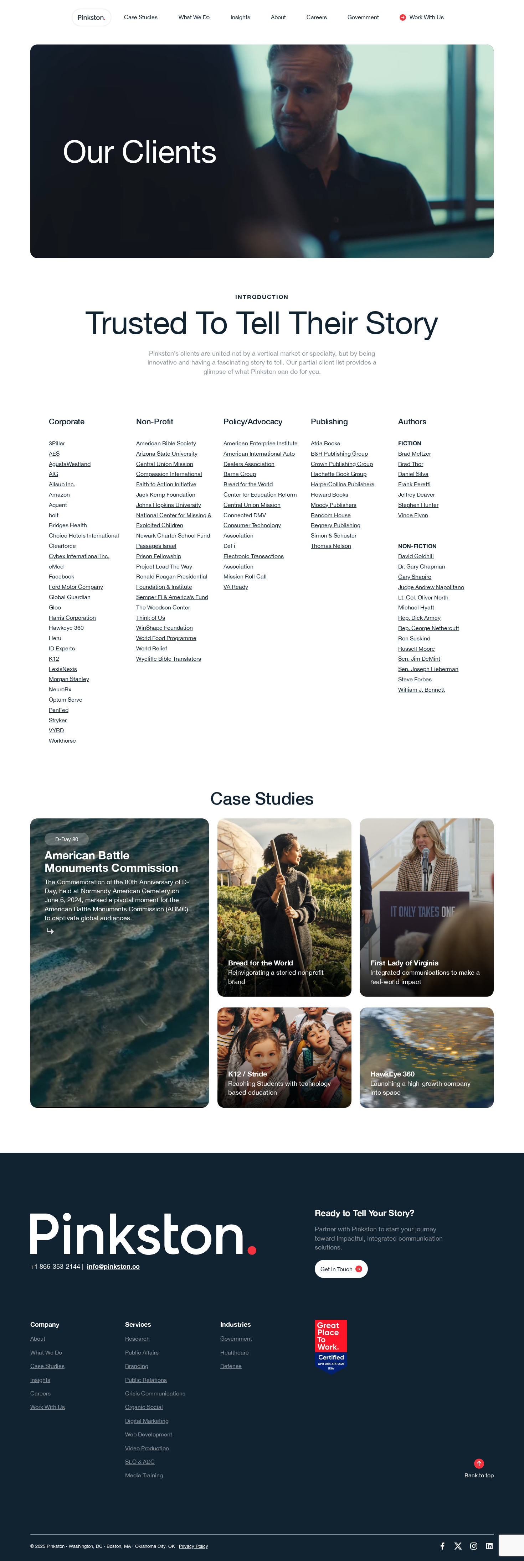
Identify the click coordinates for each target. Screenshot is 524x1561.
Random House (331, 515)
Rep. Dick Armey (419, 617)
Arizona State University (166, 453)
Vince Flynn (413, 515)
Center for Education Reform (260, 494)
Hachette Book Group (338, 474)
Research (137, 1338)
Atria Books (325, 443)
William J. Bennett (421, 689)
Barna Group (240, 474)
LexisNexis (63, 669)
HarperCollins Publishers (342, 484)
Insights (40, 1380)
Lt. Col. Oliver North (423, 597)
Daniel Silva (413, 474)
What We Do (46, 1352)
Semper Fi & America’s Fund (172, 597)
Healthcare (234, 1352)
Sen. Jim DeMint (419, 658)
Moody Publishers (333, 505)
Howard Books (329, 494)
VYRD (56, 730)
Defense (231, 1366)
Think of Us (150, 617)
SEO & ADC (140, 1461)
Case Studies (47, 1366)
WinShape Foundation (164, 627)
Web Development (148, 1434)
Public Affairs (142, 1352)
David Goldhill (416, 556)
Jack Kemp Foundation (165, 494)
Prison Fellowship (158, 556)
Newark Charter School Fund (173, 535)
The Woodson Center (163, 607)
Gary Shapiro (414, 576)
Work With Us (47, 1407)
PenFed (58, 710)
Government (236, 1338)
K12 (54, 658)
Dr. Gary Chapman (421, 566)
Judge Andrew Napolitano (431, 587)
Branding (136, 1366)
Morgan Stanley (69, 679)
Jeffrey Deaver (416, 494)
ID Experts (62, 648)
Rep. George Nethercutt (428, 628)
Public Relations (146, 1380)
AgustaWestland (70, 464)
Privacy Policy (193, 1546)
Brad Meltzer (414, 453)
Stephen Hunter (418, 505)
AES (54, 453)
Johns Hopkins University (168, 505)
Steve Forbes (415, 679)
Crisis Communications (155, 1393)
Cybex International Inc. (79, 556)
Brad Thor (410, 464)
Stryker (58, 720)
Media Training (144, 1475)
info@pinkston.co (113, 1266)
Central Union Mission (164, 464)
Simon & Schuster (333, 535)
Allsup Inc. (62, 484)
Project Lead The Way (164, 566)
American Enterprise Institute (261, 443)
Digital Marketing (147, 1421)
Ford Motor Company (76, 586)
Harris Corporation (72, 617)
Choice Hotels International (84, 535)
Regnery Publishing (335, 525)
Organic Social (144, 1407)
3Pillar (57, 443)
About (37, 1338)
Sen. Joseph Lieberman (428, 669)
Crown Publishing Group (342, 464)
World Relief (151, 648)
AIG (53, 474)
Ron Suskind (414, 638)
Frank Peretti (414, 484)
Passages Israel (156, 546)
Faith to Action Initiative (166, 484)
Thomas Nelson (331, 546)
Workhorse (62, 740)
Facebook (61, 576)
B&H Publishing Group (339, 453)
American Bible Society (166, 443)
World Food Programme (166, 638)
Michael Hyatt (416, 607)
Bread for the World (248, 484)
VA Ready (236, 586)
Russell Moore (416, 648)
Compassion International (169, 474)
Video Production (147, 1448)
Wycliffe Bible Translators (168, 658)
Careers (40, 1393)
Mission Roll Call (245, 576)
